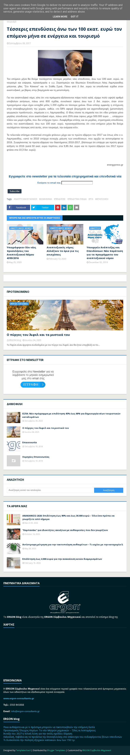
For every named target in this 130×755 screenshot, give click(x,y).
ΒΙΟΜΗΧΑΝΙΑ (45, 199)
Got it (75, 16)
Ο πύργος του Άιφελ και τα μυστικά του (38, 335)
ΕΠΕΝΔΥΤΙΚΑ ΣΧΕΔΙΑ (77, 199)
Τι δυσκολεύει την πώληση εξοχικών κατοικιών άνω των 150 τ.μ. (39, 740)
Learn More (60, 16)
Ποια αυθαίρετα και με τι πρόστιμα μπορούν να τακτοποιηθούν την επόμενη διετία (49, 727)
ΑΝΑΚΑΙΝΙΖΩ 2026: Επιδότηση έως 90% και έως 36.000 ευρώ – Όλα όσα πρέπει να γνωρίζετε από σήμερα (68, 517)
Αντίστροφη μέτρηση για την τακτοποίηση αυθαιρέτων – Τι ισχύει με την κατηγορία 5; (72, 544)
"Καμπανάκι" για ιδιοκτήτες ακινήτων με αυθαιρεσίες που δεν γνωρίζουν (65, 530)
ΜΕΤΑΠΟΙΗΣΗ (101, 199)
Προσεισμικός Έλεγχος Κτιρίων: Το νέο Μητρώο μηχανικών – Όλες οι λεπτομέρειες (49, 730)
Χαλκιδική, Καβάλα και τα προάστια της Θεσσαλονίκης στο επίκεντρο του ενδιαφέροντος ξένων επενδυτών (62, 736)
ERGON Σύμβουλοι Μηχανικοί (96, 750)
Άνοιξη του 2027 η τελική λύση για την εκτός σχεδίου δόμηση (37, 733)
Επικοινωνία (29, 442)
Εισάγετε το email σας (49, 182)
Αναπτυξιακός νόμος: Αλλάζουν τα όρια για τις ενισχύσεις (63, 251)
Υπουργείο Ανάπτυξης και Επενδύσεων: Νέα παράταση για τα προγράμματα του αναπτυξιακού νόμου (105, 253)
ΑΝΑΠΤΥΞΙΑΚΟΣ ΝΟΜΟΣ (25, 199)
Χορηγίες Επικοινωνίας (35, 456)
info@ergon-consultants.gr (25, 711)
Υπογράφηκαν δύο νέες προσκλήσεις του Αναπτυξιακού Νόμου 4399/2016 (21, 253)
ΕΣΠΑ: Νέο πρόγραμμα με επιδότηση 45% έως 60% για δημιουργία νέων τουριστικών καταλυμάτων (71, 415)
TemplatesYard (23, 750)
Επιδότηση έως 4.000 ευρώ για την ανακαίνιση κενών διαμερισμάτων (62, 558)
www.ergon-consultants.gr (18, 698)
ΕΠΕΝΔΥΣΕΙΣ (60, 199)
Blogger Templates (56, 750)
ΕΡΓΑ (91, 199)
